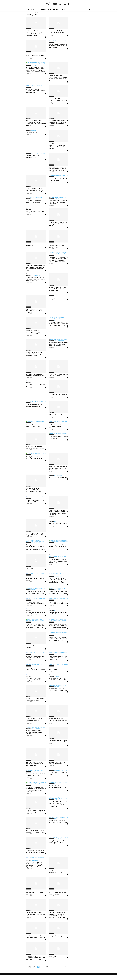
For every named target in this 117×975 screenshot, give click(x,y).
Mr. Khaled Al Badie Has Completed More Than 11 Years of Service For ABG (35, 90)
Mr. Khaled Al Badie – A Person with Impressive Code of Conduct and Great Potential (35, 279)
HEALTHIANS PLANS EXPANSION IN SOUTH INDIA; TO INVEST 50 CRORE (36, 578)
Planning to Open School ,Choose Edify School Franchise (58, 668)
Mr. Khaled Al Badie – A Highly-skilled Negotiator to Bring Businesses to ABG (34, 354)
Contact (68, 973)
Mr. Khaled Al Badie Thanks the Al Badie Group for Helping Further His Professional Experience (58, 122)
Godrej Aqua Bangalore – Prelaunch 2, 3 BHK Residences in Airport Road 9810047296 (35, 490)
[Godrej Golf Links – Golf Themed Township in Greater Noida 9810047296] (58, 214)
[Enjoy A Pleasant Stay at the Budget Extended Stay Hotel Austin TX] (36, 301)
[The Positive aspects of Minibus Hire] (58, 386)
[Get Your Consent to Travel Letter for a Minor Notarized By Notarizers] (58, 422)
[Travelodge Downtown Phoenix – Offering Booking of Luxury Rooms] (36, 665)
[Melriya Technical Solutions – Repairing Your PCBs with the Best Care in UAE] (36, 883)
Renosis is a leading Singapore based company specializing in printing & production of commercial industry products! (57, 915)
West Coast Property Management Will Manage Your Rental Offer (58, 871)
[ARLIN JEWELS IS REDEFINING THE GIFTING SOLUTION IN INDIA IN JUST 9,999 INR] (58, 653)
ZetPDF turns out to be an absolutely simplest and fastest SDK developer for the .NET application (58, 146)
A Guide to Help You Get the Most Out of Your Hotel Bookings (58, 613)
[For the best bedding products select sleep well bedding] (36, 422)
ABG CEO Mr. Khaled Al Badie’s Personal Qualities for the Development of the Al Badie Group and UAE (36, 123)
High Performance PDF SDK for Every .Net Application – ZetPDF (35, 534)
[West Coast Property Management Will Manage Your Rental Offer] (58, 863)
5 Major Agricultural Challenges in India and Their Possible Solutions (35, 831)
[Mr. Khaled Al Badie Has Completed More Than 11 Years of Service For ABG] (36, 86)
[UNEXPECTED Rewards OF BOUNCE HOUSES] (36, 153)
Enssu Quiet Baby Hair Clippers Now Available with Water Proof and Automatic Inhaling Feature (58, 168)
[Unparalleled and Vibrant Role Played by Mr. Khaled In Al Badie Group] (58, 91)
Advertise (85, 973)
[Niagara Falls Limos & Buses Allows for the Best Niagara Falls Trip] (36, 905)
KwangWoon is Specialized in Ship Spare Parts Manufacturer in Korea (58, 821)
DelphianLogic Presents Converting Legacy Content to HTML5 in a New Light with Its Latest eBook (58, 546)
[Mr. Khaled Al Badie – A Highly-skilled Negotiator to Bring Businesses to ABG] (36, 345)
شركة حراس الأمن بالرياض (56, 936)
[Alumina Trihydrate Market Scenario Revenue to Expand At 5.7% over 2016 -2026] (36, 728)
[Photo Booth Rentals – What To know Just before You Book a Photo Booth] (58, 198)
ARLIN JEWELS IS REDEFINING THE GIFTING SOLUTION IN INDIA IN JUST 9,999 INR (58, 657)
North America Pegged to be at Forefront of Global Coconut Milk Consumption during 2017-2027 (35, 625)
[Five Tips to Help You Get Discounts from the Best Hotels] (36, 599)
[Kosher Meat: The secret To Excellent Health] (36, 236)
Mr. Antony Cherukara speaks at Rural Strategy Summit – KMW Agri (57, 787)
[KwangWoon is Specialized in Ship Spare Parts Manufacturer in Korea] (58, 818)
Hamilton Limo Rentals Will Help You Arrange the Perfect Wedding (35, 936)
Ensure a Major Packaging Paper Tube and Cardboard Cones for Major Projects (58, 468)
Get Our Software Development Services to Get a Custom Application (35, 657)
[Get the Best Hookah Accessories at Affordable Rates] (36, 497)
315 (47, 966)
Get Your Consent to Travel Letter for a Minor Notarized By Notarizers (58, 426)
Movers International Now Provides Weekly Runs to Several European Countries (58, 720)
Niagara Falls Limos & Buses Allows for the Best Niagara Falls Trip (35, 914)
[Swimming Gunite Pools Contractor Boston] (58, 407)
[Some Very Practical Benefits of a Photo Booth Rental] (58, 176)
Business (33, 9)
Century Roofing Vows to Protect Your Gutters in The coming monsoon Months (58, 842)
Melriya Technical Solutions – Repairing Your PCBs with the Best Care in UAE (35, 892)
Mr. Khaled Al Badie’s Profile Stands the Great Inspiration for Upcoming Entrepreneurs (57, 245)
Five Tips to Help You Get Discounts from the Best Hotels (35, 602)
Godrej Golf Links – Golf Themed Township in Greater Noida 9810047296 (58, 224)
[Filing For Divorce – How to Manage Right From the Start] (36, 675)
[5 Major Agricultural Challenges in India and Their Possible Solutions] (36, 823)
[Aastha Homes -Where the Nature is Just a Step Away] (36, 609)
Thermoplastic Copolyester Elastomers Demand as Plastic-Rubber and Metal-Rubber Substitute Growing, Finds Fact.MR (35, 547)
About (62, 973)
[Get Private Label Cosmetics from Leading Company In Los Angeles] (36, 802)
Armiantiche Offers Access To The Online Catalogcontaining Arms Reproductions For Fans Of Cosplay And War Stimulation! (58, 259)
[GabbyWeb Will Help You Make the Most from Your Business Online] (36, 843)
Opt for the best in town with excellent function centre (34, 405)
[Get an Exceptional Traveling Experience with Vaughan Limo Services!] (36, 711)
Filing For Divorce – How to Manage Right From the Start (34, 679)
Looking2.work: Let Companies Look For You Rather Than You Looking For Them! (57, 289)
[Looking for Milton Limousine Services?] (36, 638)
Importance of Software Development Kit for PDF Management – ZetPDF (33, 332)
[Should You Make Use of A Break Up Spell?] (36, 209)
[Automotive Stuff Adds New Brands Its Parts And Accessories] (36, 439)
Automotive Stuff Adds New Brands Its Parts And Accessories (35, 447)
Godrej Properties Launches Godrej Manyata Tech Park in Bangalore (36, 592)
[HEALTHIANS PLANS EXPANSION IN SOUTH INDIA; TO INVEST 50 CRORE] (36, 574)
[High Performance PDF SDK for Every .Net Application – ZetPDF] (36, 525)
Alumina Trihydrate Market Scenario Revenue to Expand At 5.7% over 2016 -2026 (34, 732)
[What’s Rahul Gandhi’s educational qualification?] (36, 381)
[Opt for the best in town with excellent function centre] (36, 402)
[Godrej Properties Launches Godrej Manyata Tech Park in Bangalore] (36, 589)
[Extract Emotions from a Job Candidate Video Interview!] (58, 754)
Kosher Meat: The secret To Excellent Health (34, 244)
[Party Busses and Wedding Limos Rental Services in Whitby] (36, 691)
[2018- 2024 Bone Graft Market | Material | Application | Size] (58, 520)
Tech (38, 9)
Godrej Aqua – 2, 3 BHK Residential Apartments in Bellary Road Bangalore (58, 32)
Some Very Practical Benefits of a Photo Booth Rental (58, 179)
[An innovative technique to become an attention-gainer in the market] (58, 589)
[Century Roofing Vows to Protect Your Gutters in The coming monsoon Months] (58, 838)
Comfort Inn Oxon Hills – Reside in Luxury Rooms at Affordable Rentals (35, 775)
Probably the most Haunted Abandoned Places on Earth (34, 457)
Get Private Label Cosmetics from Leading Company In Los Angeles (35, 811)
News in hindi (29, 568)
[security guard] (58, 948)
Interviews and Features (53, 9)
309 (35, 966)
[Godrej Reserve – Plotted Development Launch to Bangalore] (58, 599)
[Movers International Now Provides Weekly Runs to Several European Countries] (58, 711)
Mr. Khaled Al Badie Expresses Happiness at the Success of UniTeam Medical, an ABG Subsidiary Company (34, 33)
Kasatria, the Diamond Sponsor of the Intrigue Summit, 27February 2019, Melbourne (58, 45)
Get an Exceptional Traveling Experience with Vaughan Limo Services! (34, 720)
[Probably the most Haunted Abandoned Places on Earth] (36, 454)
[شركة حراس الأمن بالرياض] (58, 928)
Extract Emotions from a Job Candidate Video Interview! (57, 762)
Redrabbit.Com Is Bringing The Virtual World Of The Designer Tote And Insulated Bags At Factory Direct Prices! (36, 789)
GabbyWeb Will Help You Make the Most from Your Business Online (35, 851)
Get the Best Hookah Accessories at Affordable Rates (35, 501)
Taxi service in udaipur (32, 132)
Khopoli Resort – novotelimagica (58, 477)
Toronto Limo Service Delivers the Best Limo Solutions (58, 374)
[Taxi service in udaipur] (36, 130)
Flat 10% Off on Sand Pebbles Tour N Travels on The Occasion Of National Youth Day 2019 (58, 892)
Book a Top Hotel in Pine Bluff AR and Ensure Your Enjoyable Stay (35, 374)
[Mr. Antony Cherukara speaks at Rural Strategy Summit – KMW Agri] (58, 783)
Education (43, 9)
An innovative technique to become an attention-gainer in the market (58, 592)
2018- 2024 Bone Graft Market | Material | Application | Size (58, 524)
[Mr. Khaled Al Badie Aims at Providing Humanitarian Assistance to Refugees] (36, 46)
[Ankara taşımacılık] (58, 295)
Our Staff (76, 973)
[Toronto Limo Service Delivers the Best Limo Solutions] (58, 366)
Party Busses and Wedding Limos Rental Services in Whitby (35, 699)
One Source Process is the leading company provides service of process (58, 742)
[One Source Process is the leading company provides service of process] (58, 733)
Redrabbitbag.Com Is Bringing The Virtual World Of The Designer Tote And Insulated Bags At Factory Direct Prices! (58, 512)
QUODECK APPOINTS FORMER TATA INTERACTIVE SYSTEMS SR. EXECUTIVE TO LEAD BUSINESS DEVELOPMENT (57, 581)
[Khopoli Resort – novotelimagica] (58, 475)
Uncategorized (31, 12)
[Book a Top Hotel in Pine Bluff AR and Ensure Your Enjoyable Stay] (36, 366)
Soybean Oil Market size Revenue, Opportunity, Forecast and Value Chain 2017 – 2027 (58, 561)
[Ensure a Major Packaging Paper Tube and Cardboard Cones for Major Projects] (58, 459)
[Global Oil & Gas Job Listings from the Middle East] (58, 434)
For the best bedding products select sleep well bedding (34, 425)
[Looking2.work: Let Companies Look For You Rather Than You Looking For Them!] (58, 279)
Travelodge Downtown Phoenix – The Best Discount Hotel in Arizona (58, 679)
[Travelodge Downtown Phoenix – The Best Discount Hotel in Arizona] (58, 675)
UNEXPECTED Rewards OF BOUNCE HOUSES (33, 156)
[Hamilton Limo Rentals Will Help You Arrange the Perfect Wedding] (36, 928)
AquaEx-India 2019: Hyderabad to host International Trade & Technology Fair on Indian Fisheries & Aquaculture (58, 804)
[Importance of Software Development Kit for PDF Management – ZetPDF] (36, 323)
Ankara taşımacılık (54, 298)
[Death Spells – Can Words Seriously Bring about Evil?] (36, 198)
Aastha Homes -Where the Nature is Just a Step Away (35, 613)
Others (63, 9)
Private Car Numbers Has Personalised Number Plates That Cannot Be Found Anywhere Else (35, 957)
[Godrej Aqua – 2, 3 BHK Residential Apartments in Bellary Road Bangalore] (58, 23)
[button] (89, 9)
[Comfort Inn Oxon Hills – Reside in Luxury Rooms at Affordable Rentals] (36, 771)
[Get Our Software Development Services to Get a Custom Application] (36, 653)
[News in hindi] (36, 560)
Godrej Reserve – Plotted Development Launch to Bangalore (58, 602)
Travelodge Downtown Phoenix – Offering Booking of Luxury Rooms (35, 668)
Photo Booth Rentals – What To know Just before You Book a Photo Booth (58, 202)
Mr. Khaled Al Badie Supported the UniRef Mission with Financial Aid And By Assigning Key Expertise (35, 267)
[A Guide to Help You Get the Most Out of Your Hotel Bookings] (58, 609)
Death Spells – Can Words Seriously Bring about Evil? (33, 201)
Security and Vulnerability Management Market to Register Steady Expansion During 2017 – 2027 (58, 78)
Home (28, 9)
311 (41, 966)
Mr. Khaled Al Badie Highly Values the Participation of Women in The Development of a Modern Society (58, 323)
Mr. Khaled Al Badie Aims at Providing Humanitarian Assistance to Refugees (35, 55)
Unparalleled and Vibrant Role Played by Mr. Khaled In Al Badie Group (58, 100)
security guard (53, 956)
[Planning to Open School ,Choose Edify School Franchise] (58, 665)
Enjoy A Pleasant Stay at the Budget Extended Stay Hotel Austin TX (34, 310)
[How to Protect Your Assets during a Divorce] (58, 770)
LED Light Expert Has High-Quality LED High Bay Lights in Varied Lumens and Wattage (58, 344)
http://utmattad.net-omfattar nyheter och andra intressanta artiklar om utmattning (34, 763)
